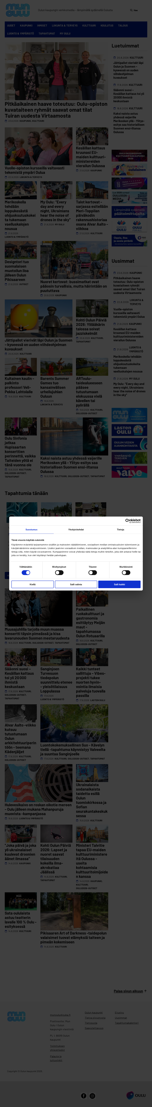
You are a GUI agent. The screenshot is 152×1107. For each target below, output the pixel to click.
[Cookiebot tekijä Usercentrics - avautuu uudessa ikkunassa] (128, 521)
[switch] (59, 572)
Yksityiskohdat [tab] (76, 529)
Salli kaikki (119, 584)
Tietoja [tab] (120, 529)
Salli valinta (76, 584)
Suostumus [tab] (32, 529)
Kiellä (32, 584)
